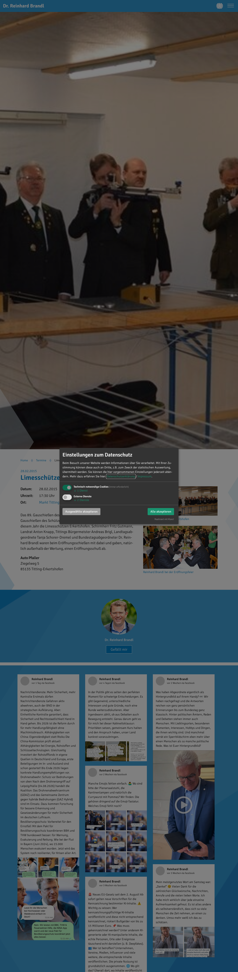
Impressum (145, 476)
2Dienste (81, 500)
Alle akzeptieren (160, 511)
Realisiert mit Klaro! (164, 519)
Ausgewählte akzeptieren (81, 511)
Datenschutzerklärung (121, 476)
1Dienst (81, 490)
